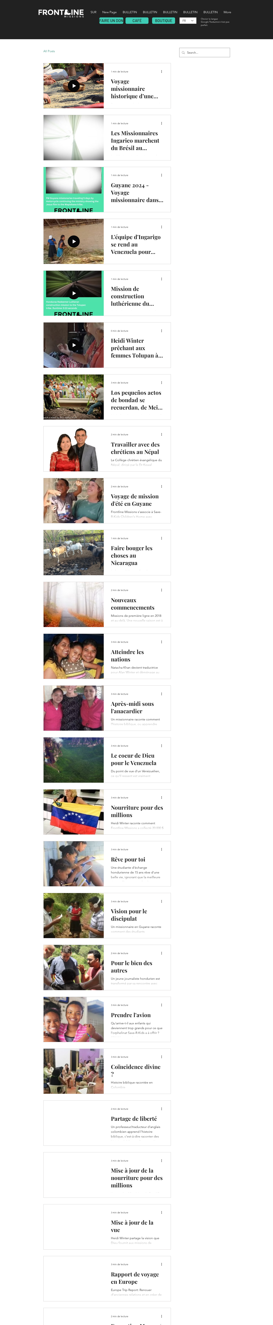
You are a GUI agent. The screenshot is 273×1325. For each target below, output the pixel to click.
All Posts (49, 51)
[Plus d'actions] (162, 71)
